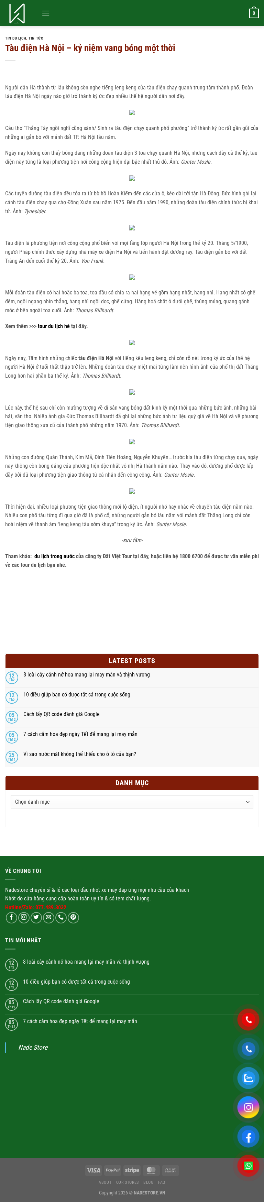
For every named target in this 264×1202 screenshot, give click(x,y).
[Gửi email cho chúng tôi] (48, 917)
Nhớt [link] (10, 898)
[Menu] (46, 12)
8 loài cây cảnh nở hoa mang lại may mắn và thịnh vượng (86, 674)
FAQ (161, 1182)
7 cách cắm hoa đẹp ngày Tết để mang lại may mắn (80, 734)
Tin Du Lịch (15, 38)
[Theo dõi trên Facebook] (11, 917)
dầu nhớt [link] (90, 890)
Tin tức (36, 38)
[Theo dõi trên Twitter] (36, 917)
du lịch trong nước (54, 556)
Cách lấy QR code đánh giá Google (61, 714)
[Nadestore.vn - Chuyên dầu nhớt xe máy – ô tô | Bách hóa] (20, 13)
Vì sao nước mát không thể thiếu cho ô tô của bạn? (79, 754)
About (105, 1182)
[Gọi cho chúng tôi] (61, 917)
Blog (148, 1182)
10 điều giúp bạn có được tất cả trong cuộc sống (76, 694)
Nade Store (32, 1047)
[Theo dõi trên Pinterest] (73, 917)
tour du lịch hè (54, 326)
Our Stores (127, 1182)
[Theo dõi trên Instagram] (24, 917)
